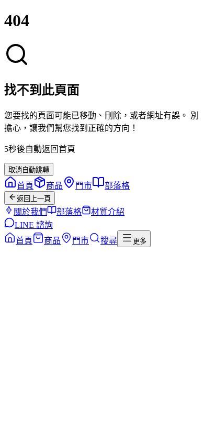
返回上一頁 (34, 199)
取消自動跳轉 (28, 170)
